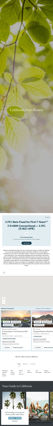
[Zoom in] (3, 299)
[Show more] (46, 417)
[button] (20, 283)
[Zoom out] (3, 302)
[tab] (19, 364)
